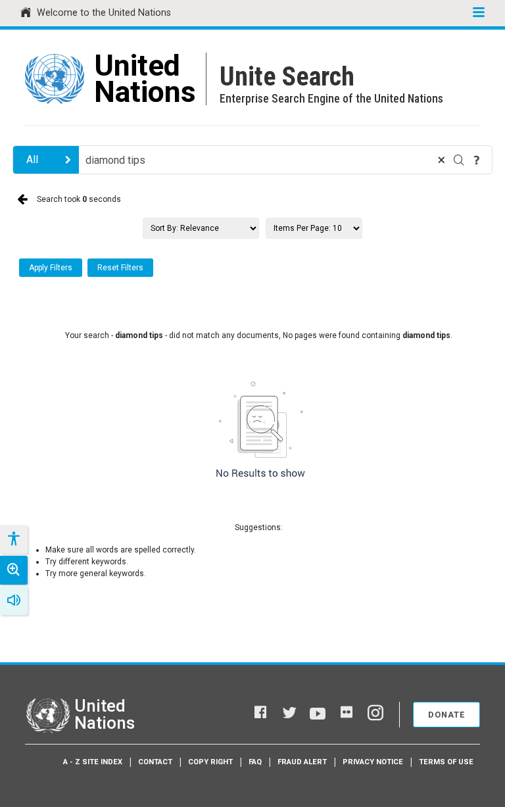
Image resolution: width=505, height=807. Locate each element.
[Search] (459, 160)
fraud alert (302, 762)
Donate (446, 715)
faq (255, 762)
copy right (210, 762)
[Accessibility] (13, 539)
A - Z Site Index (92, 762)
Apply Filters (50, 267)
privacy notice (373, 762)
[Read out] (14, 600)
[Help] (476, 160)
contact (155, 762)
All (32, 159)
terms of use (446, 762)
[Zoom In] (14, 570)
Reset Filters (120, 267)
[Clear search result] (441, 160)
